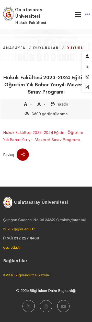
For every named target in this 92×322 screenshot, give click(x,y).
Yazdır (62, 104)
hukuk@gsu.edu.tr (18, 228)
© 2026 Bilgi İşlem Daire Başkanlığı (46, 290)
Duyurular (46, 47)
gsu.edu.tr (12, 247)
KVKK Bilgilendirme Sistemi (26, 274)
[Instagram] (46, 306)
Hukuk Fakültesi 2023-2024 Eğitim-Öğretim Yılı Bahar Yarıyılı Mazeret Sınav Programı (46, 84)
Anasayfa (14, 47)
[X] (28, 306)
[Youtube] (63, 306)
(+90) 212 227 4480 (21, 238)
